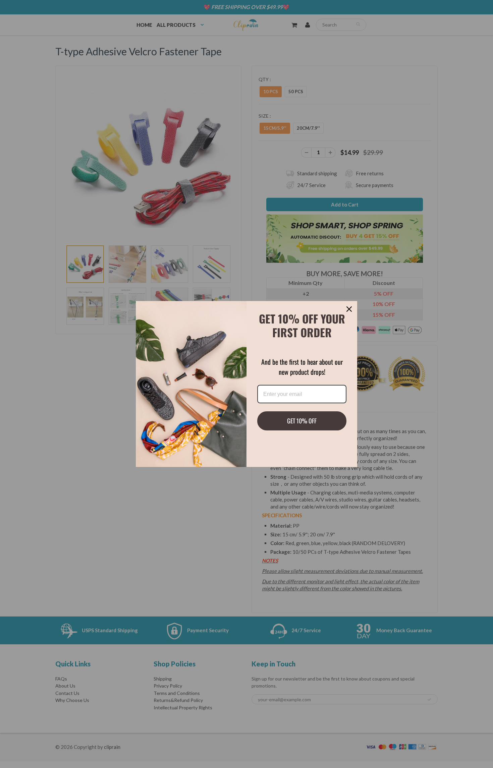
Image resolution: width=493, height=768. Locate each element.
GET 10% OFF (302, 420)
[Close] (349, 309)
